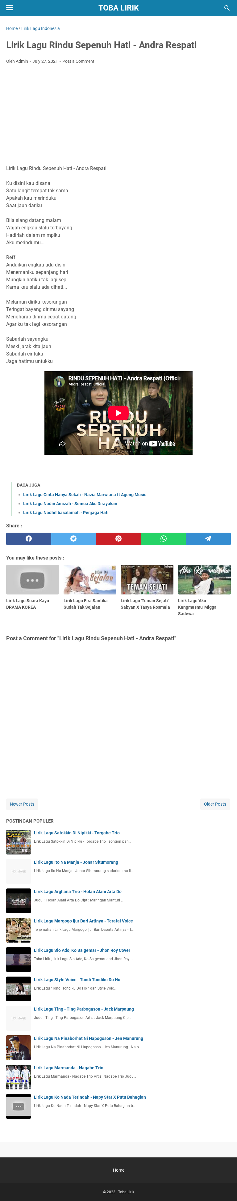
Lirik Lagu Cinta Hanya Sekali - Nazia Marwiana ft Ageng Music (84, 494)
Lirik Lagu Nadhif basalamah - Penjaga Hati (66, 512)
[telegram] (208, 539)
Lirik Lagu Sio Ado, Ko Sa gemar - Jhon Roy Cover (82, 950)
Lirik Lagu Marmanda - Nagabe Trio (68, 1067)
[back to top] (224, 1187)
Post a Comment (78, 61)
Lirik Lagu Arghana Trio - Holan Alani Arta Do (78, 891)
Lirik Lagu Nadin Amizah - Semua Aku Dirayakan (70, 503)
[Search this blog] (227, 8)
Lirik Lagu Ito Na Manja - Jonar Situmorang (76, 862)
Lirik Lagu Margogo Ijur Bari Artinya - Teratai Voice (83, 920)
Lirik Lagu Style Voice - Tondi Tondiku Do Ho (77, 979)
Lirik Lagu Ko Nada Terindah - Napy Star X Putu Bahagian (90, 1097)
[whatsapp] (163, 539)
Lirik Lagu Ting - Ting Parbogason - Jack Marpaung (84, 1009)
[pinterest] (118, 539)
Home (118, 1170)
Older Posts (215, 804)
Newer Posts (22, 804)
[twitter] (73, 539)
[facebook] (28, 539)
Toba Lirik (118, 7)
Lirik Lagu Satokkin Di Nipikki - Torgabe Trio (77, 832)
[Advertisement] (118, 115)
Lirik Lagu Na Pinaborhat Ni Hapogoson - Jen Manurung (88, 1038)
